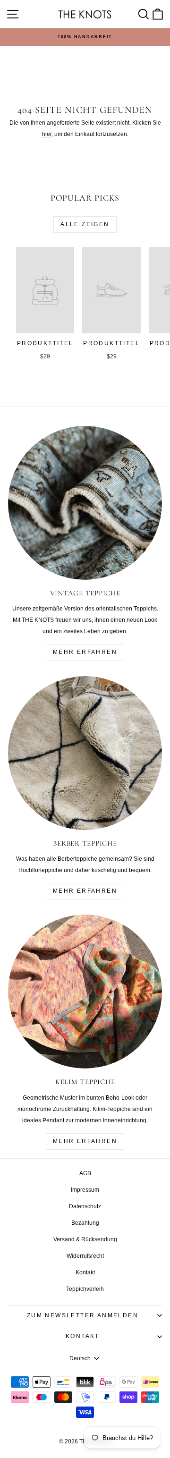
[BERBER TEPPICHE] (85, 753)
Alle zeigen (84, 224)
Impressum (85, 1190)
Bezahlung (85, 1223)
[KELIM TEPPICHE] (85, 991)
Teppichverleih (85, 1289)
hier (46, 134)
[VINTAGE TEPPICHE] (85, 503)
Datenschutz (85, 1206)
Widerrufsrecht (85, 1256)
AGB (85, 1173)
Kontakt (85, 1272)
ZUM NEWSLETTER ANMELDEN (82, 1315)
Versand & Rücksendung (85, 1239)
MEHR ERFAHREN (85, 652)
